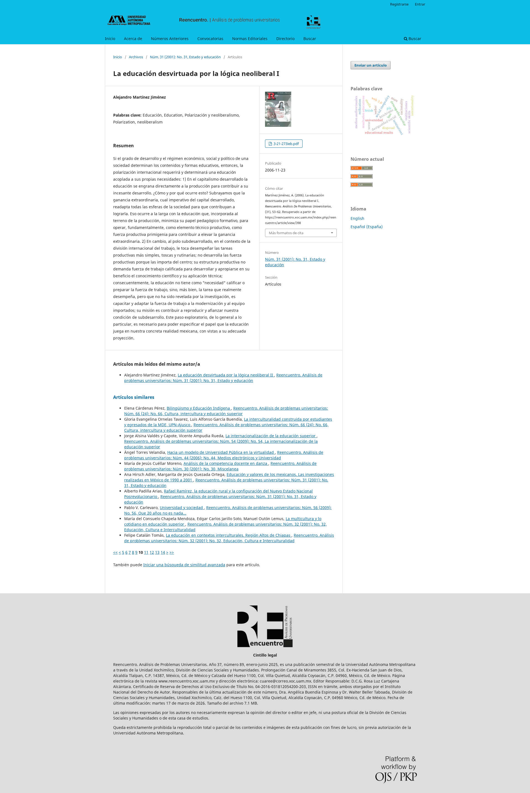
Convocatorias (210, 38)
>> (171, 552)
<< (115, 552)
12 (152, 552)
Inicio (110, 38)
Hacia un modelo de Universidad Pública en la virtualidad (221, 452)
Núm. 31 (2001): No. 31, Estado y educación (185, 56)
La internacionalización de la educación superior (271, 435)
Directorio (285, 38)
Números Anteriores (170, 38)
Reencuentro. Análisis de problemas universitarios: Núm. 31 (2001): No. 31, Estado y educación (223, 377)
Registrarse (399, 4)
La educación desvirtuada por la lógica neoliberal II (226, 375)
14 (163, 552)
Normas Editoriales (249, 38)
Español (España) (367, 226)
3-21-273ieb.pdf (286, 143)
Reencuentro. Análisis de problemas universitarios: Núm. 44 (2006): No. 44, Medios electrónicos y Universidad (223, 455)
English (357, 218)
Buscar (309, 38)
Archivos (136, 56)
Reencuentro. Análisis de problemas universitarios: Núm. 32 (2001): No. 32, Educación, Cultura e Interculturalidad (229, 538)
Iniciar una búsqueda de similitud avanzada (184, 564)
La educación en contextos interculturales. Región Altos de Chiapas (229, 535)
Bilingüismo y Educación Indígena (199, 408)
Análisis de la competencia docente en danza (226, 463)
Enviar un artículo (370, 65)
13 (157, 552)
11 (146, 552)
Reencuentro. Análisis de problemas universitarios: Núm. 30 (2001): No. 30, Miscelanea (220, 466)
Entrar (420, 4)
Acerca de (133, 38)
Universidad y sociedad (182, 507)
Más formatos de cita (286, 232)
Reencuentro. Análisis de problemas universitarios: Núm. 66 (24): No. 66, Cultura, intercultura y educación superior (226, 410)
